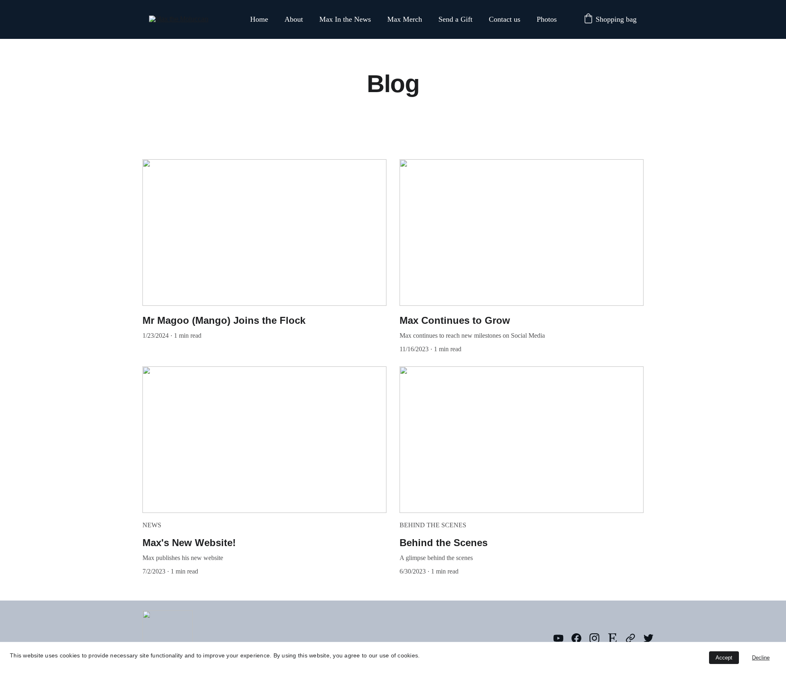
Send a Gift (455, 19)
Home (259, 19)
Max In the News (345, 19)
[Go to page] (635, 638)
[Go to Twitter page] (648, 638)
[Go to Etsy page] (617, 638)
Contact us (504, 19)
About (294, 19)
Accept (724, 658)
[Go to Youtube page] (562, 638)
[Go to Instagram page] (599, 638)
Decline (761, 658)
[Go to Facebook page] (580, 638)
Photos (547, 19)
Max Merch (404, 19)
